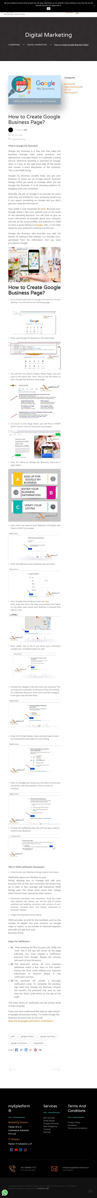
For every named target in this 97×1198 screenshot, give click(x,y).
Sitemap (47, 1132)
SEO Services (49, 1118)
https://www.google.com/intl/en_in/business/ (30, 1021)
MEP (25, 130)
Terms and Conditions (77, 1128)
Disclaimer (72, 1125)
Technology (69, 92)
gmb (13, 1036)
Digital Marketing (18, 139)
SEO (43, 209)
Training (46, 1129)
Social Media (49, 1121)
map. (47, 601)
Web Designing (50, 1126)
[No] (94, 6)
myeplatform (38, 1043)
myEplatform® (43, 1188)
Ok (49, 8)
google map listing (47, 1036)
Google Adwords (51, 1123)
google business (27, 1036)
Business (68, 84)
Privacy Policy (74, 1122)
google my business (19, 1043)
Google (39, 225)
